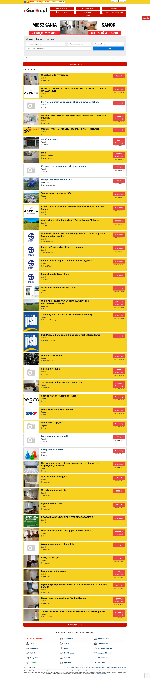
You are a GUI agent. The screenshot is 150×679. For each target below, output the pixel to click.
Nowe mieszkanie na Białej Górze (58, 287)
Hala (43, 153)
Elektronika (33, 648)
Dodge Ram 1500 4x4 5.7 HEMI (57, 179)
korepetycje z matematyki (54, 436)
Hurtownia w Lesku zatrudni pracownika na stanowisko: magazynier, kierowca (70, 464)
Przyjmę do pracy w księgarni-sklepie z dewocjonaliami (70, 102)
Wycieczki (67, 663)
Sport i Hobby (68, 653)
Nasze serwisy (116, 667)
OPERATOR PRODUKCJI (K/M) (57, 409)
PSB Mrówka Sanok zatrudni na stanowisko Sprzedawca (70, 335)
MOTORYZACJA (63, 8)
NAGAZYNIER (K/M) (51, 423)
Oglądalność (102, 667)
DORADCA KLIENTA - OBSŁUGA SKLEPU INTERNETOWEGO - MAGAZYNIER (73, 89)
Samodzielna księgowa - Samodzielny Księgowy (66, 260)
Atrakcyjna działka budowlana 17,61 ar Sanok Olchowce (70, 220)
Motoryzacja (68, 638)
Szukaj (108, 48)
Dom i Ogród (68, 643)
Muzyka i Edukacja (104, 653)
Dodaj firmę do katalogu (83, 667)
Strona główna (71, 667)
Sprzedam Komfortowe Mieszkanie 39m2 (62, 382)
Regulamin (95, 667)
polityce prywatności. (102, 673)
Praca (31, 643)
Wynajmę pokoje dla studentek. (57, 544)
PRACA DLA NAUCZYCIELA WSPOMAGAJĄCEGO (67, 517)
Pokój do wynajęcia (51, 557)
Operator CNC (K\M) (51, 355)
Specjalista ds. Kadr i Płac (55, 274)
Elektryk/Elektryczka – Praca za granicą (62, 247)
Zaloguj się (114, 1)
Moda (65, 648)
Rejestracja (123, 1)
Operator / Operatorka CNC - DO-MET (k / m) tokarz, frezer (71, 129)
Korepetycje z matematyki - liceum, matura (63, 166)
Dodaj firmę (46, 1)
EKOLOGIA (88, 12)
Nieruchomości (103, 638)
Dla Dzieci (33, 653)
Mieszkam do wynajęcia (53, 490)
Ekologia (32, 663)
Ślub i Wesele (68, 658)
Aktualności (61, 1)
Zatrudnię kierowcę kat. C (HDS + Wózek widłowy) (67, 314)
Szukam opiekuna (50, 369)
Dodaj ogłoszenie (36, 1)
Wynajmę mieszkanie (52, 503)
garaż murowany (50, 139)
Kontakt (124, 667)
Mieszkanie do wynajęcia (54, 476)
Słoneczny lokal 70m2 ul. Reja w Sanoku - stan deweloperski (73, 611)
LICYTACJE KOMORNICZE (115, 12)
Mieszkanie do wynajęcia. (54, 75)
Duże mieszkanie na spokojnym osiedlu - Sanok (66, 530)
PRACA (115, 8)
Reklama (54, 1)
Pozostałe (101, 663)
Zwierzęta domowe (105, 648)
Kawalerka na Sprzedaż (53, 571)
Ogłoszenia (28, 58)
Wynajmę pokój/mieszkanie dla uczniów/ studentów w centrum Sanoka (74, 585)
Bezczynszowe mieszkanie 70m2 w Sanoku (63, 598)
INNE (88, 15)
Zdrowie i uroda (103, 658)
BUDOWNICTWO (62, 12)
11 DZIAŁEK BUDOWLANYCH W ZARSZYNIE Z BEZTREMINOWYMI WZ (65, 302)
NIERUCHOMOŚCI (88, 8)
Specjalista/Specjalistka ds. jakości (59, 396)
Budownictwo (103, 643)
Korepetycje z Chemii (52, 450)
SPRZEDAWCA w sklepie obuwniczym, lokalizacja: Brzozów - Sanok (73, 207)
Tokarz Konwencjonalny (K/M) (56, 193)
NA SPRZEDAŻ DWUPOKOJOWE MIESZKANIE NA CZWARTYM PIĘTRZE (73, 116)
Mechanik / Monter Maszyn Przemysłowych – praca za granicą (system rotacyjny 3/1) (73, 234)
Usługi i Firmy (34, 658)
